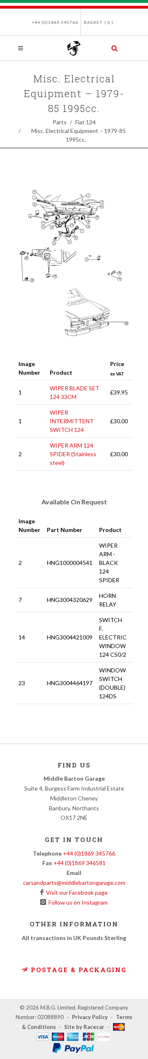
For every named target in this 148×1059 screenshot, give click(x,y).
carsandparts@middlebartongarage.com (74, 882)
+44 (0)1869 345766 (55, 22)
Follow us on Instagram (77, 902)
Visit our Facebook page (76, 892)
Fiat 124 (85, 122)
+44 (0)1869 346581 (79, 862)
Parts (60, 122)
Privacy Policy (90, 1017)
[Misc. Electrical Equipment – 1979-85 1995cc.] (74, 265)
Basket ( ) (98, 22)
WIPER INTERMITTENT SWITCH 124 (72, 421)
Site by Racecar (84, 1027)
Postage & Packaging (77, 970)
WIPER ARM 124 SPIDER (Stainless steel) (73, 454)
